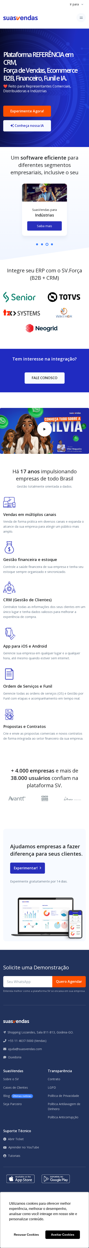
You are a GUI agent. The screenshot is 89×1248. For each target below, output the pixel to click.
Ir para (74, 4)
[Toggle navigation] (81, 17)
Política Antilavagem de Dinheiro (64, 1106)
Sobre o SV (11, 1079)
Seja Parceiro (12, 1104)
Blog (17, 1096)
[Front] (20, 17)
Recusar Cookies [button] (26, 1234)
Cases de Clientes (15, 1087)
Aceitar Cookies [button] (62, 1234)
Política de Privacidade (63, 1096)
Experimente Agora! (27, 111)
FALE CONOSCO (44, 377)
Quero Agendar (69, 981)
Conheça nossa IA (29, 125)
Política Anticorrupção (63, 1117)
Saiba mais (44, 226)
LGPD (52, 1087)
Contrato (54, 1079)
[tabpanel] (44, 213)
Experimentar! (26, 868)
